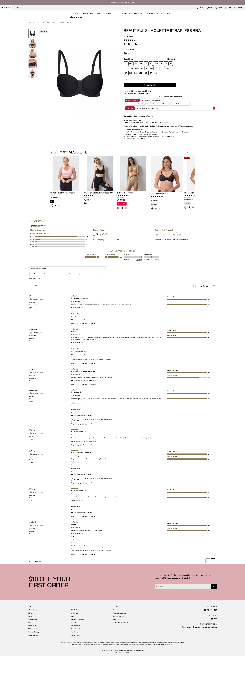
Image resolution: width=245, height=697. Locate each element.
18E (146, 73)
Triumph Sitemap (33, 632)
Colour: (129, 49)
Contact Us (74, 613)
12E (161, 63)
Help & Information (76, 610)
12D (150, 63)
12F (166, 63)
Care (135, 116)
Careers (30, 616)
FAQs (72, 616)
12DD (156, 63)
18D (135, 73)
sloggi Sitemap (33, 635)
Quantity (127, 79)
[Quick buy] (79, 191)
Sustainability (32, 619)
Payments (116, 610)
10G (145, 63)
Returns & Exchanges (120, 613)
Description (128, 116)
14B (126, 68)
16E (172, 68)
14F (146, 68)
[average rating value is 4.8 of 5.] (89, 195)
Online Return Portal (77, 629)
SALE (77, 13)
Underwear (107, 13)
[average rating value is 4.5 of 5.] (156, 196)
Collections (137, 13)
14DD (137, 68)
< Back (30, 23)
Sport (117, 13)
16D (161, 68)
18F (150, 73)
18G (155, 73)
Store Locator (32, 625)
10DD (131, 63)
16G (130, 73)
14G (151, 68)
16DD (167, 68)
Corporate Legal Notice (120, 622)
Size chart (171, 59)
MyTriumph (165, 13)
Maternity (126, 13)
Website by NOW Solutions (122, 652)
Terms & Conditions (119, 616)
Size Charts (74, 632)
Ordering (73, 622)
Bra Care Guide (75, 625)
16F (126, 73)
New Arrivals (88, 13)
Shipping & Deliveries (77, 619)
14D (131, 68)
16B (156, 68)
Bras (98, 13)
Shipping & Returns (146, 116)
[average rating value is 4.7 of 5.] (129, 40)
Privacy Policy (117, 619)
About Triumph (33, 610)
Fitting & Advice (151, 13)
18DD (141, 73)
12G (170, 63)
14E (141, 68)
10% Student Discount (35, 629)
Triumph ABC (75, 635)
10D (125, 63)
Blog (29, 622)
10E (136, 63)
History (30, 613)
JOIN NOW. (147, 91)
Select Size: (128, 59)
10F (141, 63)
